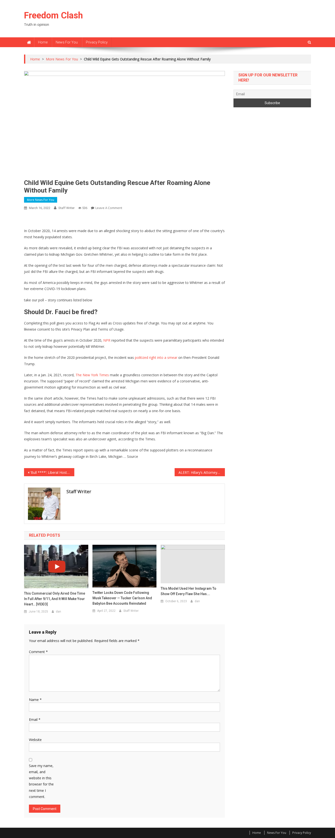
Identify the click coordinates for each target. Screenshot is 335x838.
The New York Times (92, 375)
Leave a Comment (108, 208)
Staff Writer (66, 208)
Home (43, 42)
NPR (106, 340)
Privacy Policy (97, 42)
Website (35, 739)
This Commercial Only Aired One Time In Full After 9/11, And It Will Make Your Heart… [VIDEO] (54, 598)
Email (34, 719)
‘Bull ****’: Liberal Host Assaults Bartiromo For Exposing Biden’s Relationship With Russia (52, 472)
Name (35, 699)
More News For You (40, 200)
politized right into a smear (156, 357)
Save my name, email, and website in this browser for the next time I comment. (41, 781)
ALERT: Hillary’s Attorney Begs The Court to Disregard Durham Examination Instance (202, 472)
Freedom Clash (53, 15)
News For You (67, 42)
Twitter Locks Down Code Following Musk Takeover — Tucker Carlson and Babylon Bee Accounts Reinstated (122, 598)
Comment (38, 651)
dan (58, 611)
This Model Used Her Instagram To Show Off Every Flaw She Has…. (188, 591)
